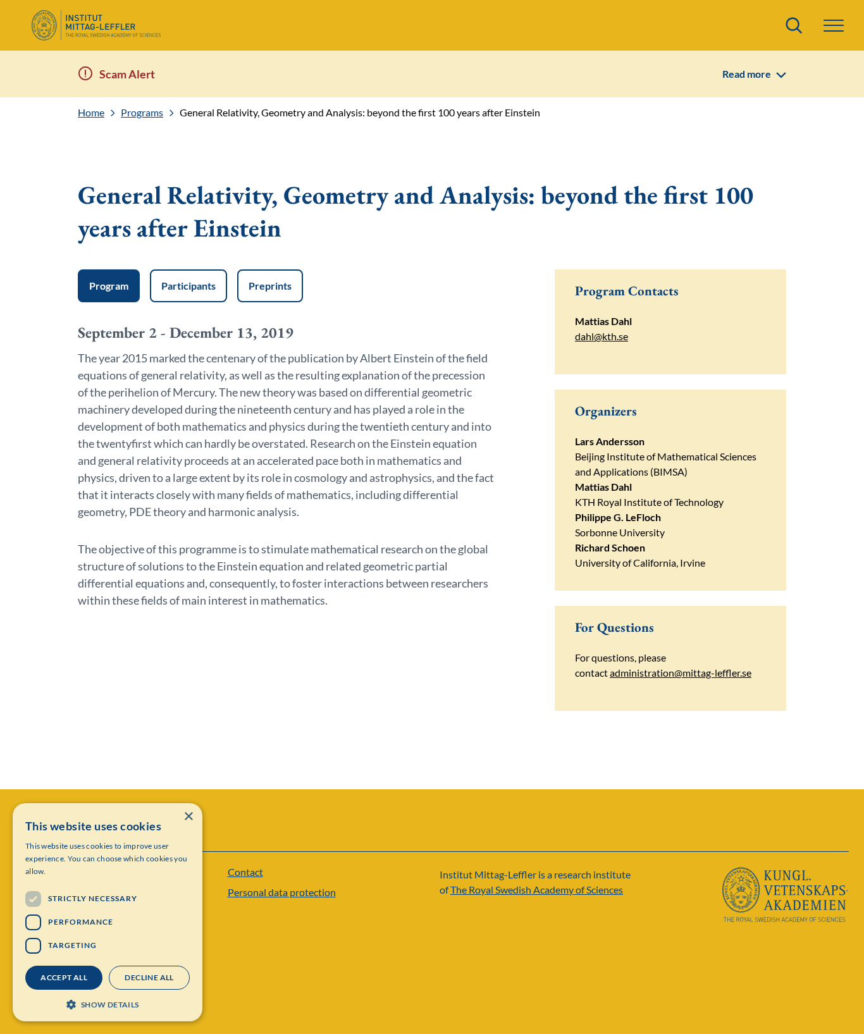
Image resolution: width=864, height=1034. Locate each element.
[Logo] (96, 25)
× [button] (188, 817)
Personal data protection (282, 892)
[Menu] (834, 26)
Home (91, 113)
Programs (142, 113)
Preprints (270, 286)
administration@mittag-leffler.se (680, 673)
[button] (107, 1003)
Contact (245, 872)
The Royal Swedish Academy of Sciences (536, 889)
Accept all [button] (63, 977)
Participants (188, 286)
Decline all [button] (149, 977)
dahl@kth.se (601, 336)
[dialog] (107, 912)
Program (108, 286)
